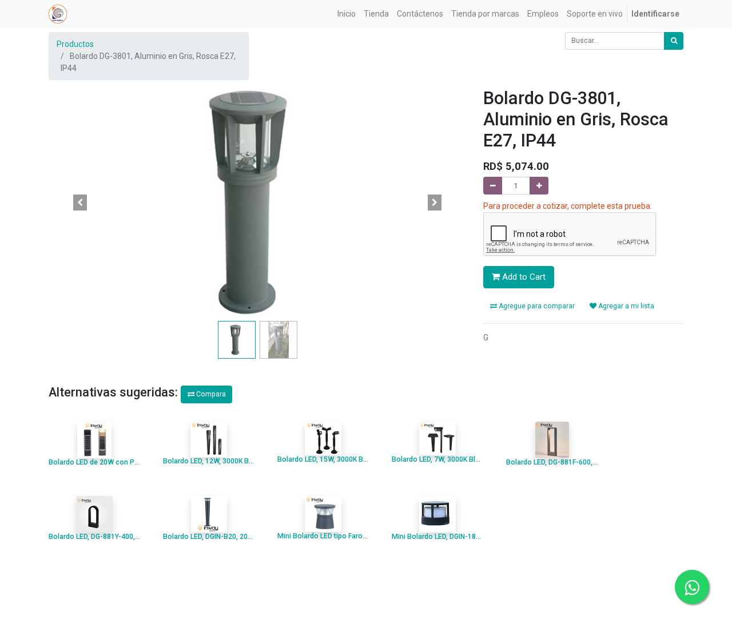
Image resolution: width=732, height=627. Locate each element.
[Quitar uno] (492, 186)
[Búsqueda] (673, 41)
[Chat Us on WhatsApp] (692, 587)
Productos (75, 44)
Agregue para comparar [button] (536, 306)
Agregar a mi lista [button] (625, 306)
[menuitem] (346, 14)
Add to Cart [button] (523, 277)
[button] (80, 202)
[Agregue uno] (539, 186)
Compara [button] (210, 394)
